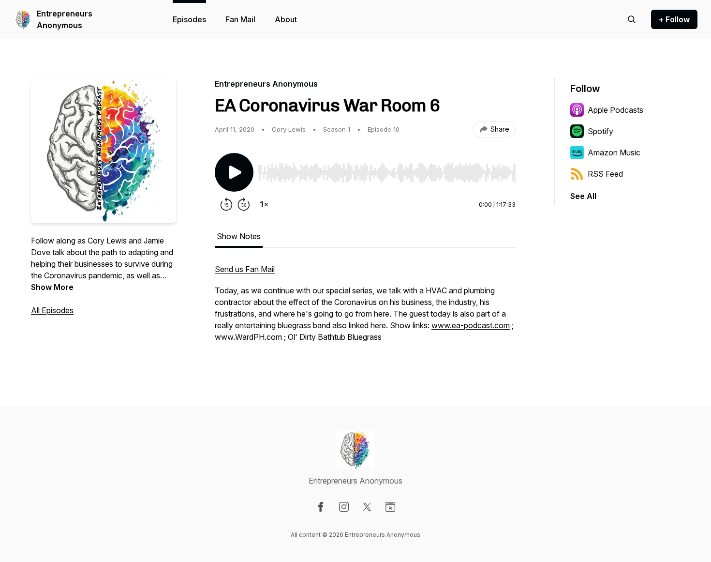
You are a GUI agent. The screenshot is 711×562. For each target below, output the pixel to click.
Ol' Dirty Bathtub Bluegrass (335, 337)
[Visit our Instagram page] (344, 507)
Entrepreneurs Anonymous (64, 19)
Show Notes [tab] (239, 236)
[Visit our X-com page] (367, 507)
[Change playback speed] (264, 204)
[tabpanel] (365, 307)
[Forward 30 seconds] (244, 204)
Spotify (600, 131)
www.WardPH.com (248, 337)
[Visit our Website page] (390, 507)
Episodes (189, 19)
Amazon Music (614, 152)
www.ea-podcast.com (470, 325)
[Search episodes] (632, 19)
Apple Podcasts (615, 110)
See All (583, 196)
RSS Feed (605, 174)
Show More (52, 287)
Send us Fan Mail (245, 269)
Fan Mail (240, 19)
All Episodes (52, 310)
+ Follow (674, 19)
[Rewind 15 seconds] (226, 204)
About (286, 19)
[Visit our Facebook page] (321, 507)
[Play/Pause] (234, 172)
